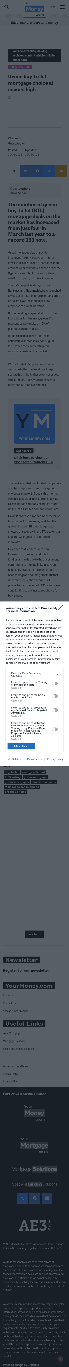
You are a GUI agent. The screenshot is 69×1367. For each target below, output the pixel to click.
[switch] (55, 683)
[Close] (61, 608)
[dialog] (34, 683)
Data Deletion (14, 759)
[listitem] (34, 674)
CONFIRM (21, 746)
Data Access (34, 759)
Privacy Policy (55, 759)
